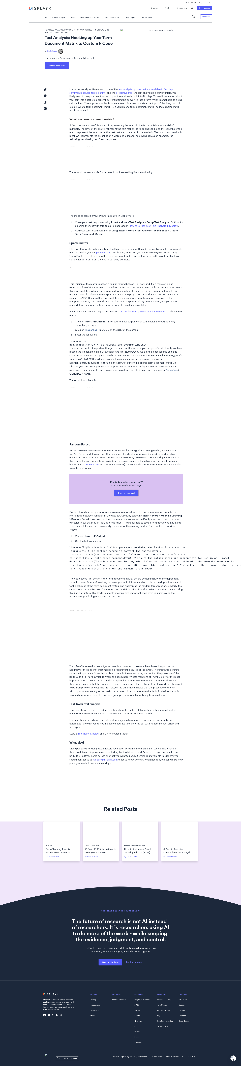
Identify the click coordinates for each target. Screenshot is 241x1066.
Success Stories (163, 1010)
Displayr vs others (142, 1000)
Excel (136, 1037)
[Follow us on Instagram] (53, 1015)
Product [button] (154, 8)
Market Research (119, 1000)
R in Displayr (99, 30)
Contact (182, 1016)
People (182, 1010)
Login (201, 3)
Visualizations (147, 17)
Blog (159, 1016)
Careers (182, 1005)
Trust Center (184, 1021)
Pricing (168, 8)
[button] (45, 89)
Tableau (137, 1010)
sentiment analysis (79, 92)
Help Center (162, 1005)
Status (92, 1016)
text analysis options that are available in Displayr (145, 89)
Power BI (138, 1042)
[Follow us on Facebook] (57, 1015)
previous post (92, 464)
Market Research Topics (89, 17)
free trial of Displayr (88, 733)
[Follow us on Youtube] (49, 1015)
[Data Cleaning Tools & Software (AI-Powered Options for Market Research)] (61, 831)
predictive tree (124, 92)
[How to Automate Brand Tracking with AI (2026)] (140, 831)
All (46, 17)
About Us (183, 1000)
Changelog (94, 1010)
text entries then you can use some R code (142, 311)
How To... (68, 30)
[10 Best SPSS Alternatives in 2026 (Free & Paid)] (101, 831)
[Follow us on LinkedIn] (45, 1015)
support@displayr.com (105, 759)
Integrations (95, 1005)
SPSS (136, 1005)
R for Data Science (112, 17)
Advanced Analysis (57, 17)
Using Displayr (130, 17)
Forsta (137, 1016)
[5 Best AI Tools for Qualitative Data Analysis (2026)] (179, 831)
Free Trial (208, 3)
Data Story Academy (165, 1021)
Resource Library (164, 1000)
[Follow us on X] (62, 1015)
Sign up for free (110, 962)
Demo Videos (162, 1026)
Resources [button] (182, 8)
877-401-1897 (192, 3)
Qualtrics (138, 1021)
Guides (73, 17)
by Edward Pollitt (52, 857)
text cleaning (98, 92)
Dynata (137, 1032)
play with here (104, 252)
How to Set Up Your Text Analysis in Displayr (153, 225)
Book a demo (204, 8)
